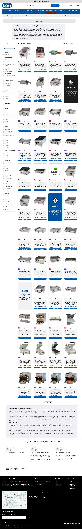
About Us (44, 494)
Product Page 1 (71, 481)
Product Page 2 (71, 483)
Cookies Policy (58, 484)
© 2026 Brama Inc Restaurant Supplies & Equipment (12, 527)
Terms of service (17, 525)
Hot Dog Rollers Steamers (31, 419)
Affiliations (44, 496)
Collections (44, 497)
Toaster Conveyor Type (18, 419)
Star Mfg (18, 28)
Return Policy (58, 487)
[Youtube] (5, 522)
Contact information (33, 525)
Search (55, 5)
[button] (71, 43)
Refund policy (5, 525)
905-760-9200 (57, 214)
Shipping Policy (58, 485)
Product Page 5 (71, 487)
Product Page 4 (71, 485)
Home (5, 18)
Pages (43, 498)
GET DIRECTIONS (71, 95)
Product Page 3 (71, 484)
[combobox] (36, 5)
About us (57, 483)
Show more (48, 402)
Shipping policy (25, 525)
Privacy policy (11, 525)
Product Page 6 (71, 488)
